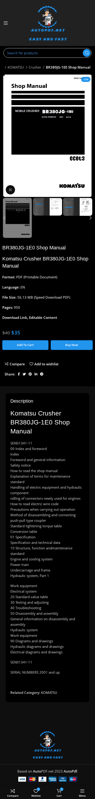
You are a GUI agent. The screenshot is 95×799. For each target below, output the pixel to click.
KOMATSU (16, 67)
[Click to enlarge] (10, 189)
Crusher (35, 67)
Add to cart (25, 345)
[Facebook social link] (18, 374)
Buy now (71, 345)
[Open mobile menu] (5, 23)
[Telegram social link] (42, 374)
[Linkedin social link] (36, 374)
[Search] (87, 53)
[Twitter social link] (24, 374)
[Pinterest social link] (30, 374)
